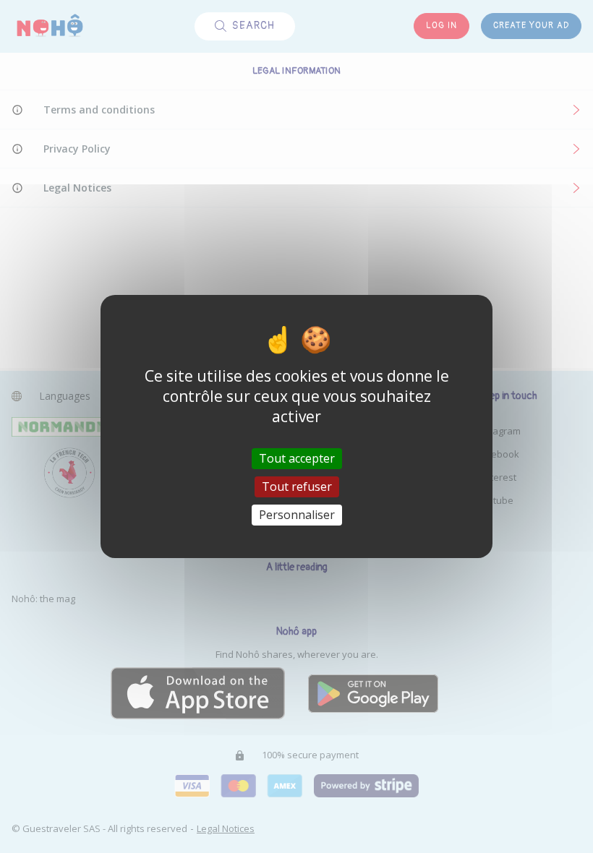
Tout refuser (297, 486)
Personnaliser (297, 515)
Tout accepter (297, 458)
